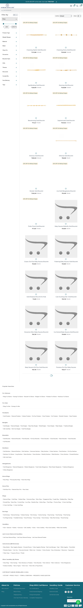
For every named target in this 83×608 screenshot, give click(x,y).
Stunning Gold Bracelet (66, 85)
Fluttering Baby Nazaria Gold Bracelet (66, 261)
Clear (16, 14)
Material (5, 41)
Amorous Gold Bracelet (36, 155)
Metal (4, 45)
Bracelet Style (6, 58)
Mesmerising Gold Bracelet (36, 120)
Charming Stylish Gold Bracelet (36, 50)
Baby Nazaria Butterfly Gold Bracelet (66, 226)
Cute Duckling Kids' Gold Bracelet (66, 296)
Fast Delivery (6, 80)
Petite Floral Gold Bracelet (36, 226)
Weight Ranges (7, 37)
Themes (5, 67)
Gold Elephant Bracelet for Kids (36, 296)
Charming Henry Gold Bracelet (66, 50)
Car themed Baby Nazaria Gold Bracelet (66, 332)
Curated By (6, 76)
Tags (4, 84)
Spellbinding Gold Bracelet (36, 85)
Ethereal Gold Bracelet (66, 155)
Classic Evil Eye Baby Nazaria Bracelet (36, 261)
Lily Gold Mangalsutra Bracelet (66, 191)
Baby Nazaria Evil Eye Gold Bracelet (36, 367)
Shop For (5, 50)
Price (4, 19)
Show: (75, 16)
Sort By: (57, 16)
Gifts (4, 63)
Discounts (5, 71)
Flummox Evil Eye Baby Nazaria (66, 367)
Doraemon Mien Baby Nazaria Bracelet (36, 332)
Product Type (6, 32)
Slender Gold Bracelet (36, 191)
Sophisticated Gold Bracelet (66, 120)
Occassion (5, 54)
